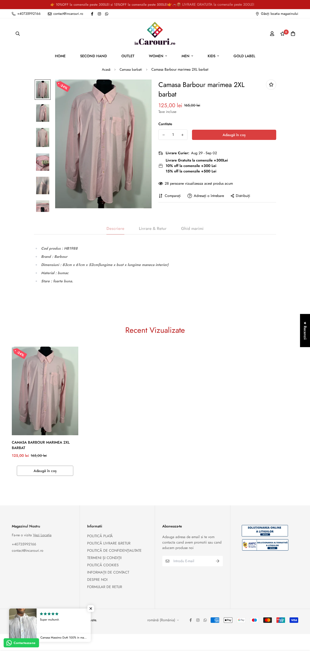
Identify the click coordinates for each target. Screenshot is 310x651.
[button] (90, 608)
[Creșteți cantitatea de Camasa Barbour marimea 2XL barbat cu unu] (182, 135)
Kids (211, 56)
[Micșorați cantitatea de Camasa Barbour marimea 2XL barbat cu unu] (163, 135)
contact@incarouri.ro (27, 550)
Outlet (127, 56)
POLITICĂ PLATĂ (100, 536)
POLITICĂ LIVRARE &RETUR (108, 543)
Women (156, 56)
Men (185, 56)
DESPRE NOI (97, 579)
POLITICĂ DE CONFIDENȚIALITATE (114, 550)
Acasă (106, 69)
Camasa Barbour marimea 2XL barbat (41, 445)
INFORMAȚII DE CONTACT (108, 572)
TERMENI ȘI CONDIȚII (104, 557)
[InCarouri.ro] (155, 33)
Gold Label (244, 56)
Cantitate (165, 124)
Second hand (93, 56)
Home (60, 56)
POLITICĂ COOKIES (103, 565)
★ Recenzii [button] (305, 330)
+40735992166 (24, 544)
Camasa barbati (131, 69)
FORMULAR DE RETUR (104, 586)
